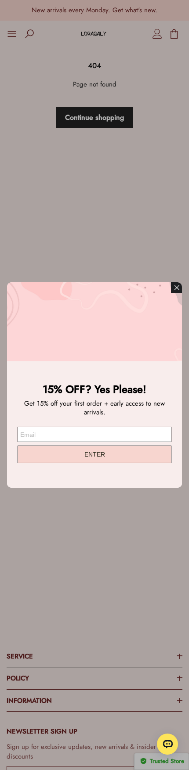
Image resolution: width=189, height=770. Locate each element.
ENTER (94, 454)
